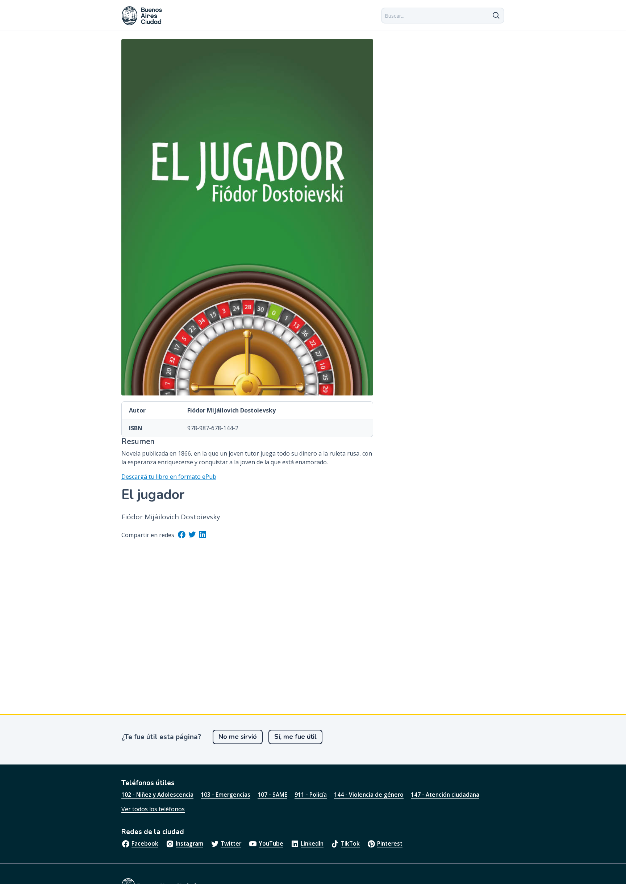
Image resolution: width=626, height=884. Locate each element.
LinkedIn (312, 843)
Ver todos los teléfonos (153, 809)
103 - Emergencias (225, 795)
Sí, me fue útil (295, 736)
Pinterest (389, 843)
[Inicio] (142, 16)
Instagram (189, 843)
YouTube (271, 843)
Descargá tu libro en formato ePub (168, 477)
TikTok (350, 843)
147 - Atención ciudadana (445, 795)
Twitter (231, 843)
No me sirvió (237, 736)
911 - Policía (311, 795)
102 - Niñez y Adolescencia (157, 795)
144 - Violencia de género (369, 795)
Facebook (145, 843)
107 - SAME (272, 795)
